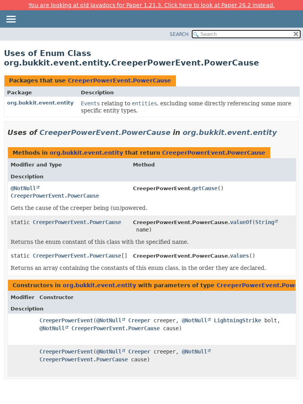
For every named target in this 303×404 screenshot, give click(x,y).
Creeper (139, 320)
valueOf (241, 222)
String (264, 222)
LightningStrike (237, 320)
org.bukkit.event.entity (40, 103)
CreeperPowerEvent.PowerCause (119, 80)
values (239, 255)
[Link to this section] (282, 132)
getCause (204, 188)
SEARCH (179, 34)
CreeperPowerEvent (66, 320)
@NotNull (23, 188)
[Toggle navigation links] (10, 19)
